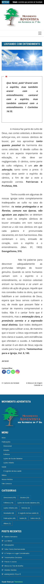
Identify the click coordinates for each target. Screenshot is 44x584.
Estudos (6, 450)
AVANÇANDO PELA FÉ (12, 574)
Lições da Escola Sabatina (12, 458)
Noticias (25, 508)
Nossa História (7, 479)
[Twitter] (8, 372)
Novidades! (8, 513)
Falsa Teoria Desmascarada (14, 549)
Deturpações (9, 545)
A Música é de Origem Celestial (34, 384)
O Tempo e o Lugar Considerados (16, 553)
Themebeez (18, 582)
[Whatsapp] (13, 372)
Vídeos (4, 475)
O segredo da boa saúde (12, 471)
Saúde (4, 467)
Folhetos (6, 454)
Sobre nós (35, 518)
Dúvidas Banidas (10, 570)
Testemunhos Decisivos (13, 557)
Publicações (6, 442)
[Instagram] (17, 372)
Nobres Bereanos (10, 537)
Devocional (7, 446)
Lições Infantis (8, 463)
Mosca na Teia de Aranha (13, 566)
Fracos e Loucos (10, 562)
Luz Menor (8, 541)
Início (4, 438)
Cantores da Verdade (11, 383)
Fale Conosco (7, 483)
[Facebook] (4, 372)
